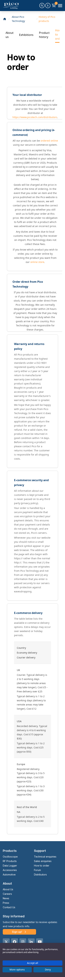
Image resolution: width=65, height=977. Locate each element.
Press (6, 902)
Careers (7, 893)
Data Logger (10, 865)
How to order (59, 34)
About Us (8, 889)
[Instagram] (22, 941)
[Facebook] (14, 941)
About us (10, 35)
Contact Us (9, 907)
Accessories (10, 870)
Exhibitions (26, 35)
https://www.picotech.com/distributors (34, 117)
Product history (44, 35)
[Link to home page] (4, 19)
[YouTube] (39, 941)
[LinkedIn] (31, 941)
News (6, 898)
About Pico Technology (18, 19)
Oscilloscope (10, 856)
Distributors (40, 874)
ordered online (49, 140)
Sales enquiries (42, 861)
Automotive (9, 874)
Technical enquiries (45, 856)
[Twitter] (6, 941)
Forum (37, 870)
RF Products (10, 861)
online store (37, 262)
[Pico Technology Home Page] (11, 5)
